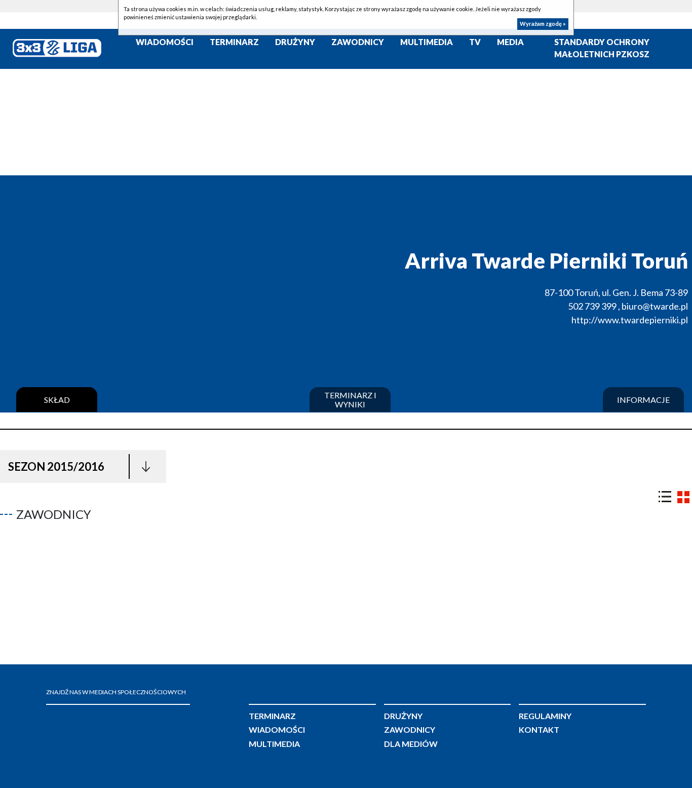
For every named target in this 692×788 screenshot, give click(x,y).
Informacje (643, 399)
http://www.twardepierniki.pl (629, 319)
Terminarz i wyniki (350, 399)
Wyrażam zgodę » (543, 24)
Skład (57, 399)
